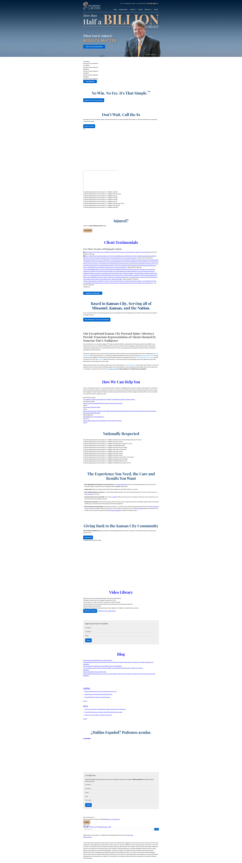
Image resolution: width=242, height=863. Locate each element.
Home (115, 9)
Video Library (121, 592)
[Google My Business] (103, 827)
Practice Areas (123, 9)
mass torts (150, 357)
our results (100, 359)
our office (114, 497)
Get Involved (88, 537)
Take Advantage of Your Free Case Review (96, 319)
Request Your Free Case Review (93, 100)
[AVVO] (93, 827)
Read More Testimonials (93, 293)
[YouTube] (87, 827)
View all (85, 701)
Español (86, 822)
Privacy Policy (129, 835)
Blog (121, 654)
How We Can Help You (121, 381)
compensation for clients (147, 355)
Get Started (87, 230)
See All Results (90, 81)
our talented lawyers (130, 365)
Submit (88, 640)
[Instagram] (89, 827)
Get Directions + (116, 819)
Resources (148, 9)
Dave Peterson (140, 508)
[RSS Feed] (110, 827)
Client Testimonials (121, 242)
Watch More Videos (90, 611)
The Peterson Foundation (114, 510)
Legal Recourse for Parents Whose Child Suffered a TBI (98, 694)
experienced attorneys (121, 484)
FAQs (85, 705)
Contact (156, 9)
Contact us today (113, 369)
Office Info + (109, 819)
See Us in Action (89, 126)
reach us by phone (89, 494)
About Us (132, 9)
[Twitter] (85, 827)
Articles (86, 688)
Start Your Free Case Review (94, 46)
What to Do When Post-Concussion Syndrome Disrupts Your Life (100, 691)
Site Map (85, 837)
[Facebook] (83, 827)
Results (140, 9)
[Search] (157, 3)
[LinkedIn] (86, 827)
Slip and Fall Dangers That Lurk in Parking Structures (97, 697)
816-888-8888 (151, 3)
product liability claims (141, 357)
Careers (90, 837)
